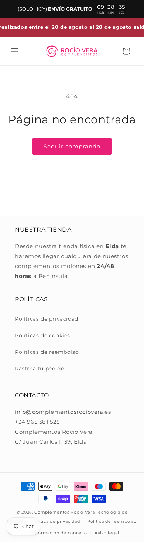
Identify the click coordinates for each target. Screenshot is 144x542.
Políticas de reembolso (47, 352)
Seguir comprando (72, 146)
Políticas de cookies (42, 335)
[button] (15, 51)
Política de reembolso (112, 521)
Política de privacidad (56, 521)
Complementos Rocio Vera (64, 512)
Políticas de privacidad (46, 319)
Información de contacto (59, 532)
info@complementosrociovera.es (63, 411)
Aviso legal (107, 532)
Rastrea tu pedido (39, 368)
